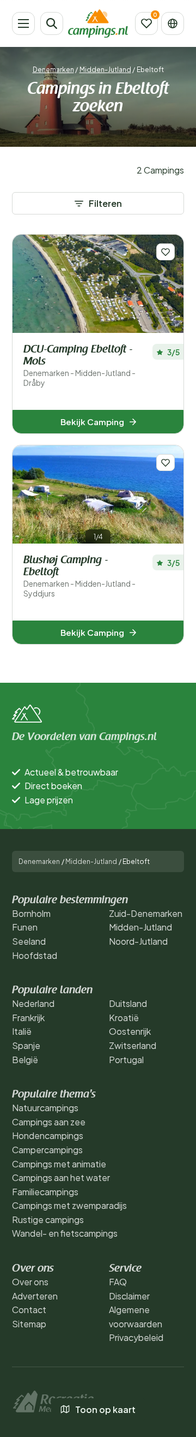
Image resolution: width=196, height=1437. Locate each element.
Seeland (29, 941)
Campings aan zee (48, 1122)
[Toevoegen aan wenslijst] (165, 251)
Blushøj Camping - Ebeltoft (79, 576)
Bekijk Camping (92, 421)
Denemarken (53, 69)
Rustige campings (48, 1219)
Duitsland (128, 1003)
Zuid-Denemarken (145, 913)
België (25, 1059)
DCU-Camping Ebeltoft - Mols (79, 365)
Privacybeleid (136, 1337)
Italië (22, 1031)
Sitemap (29, 1323)
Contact (29, 1309)
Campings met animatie (59, 1164)
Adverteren (35, 1296)
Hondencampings (47, 1135)
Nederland (33, 1003)
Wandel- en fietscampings (65, 1233)
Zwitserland (132, 1045)
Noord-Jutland (138, 941)
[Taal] (172, 23)
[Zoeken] (51, 23)
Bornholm (31, 913)
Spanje (26, 1045)
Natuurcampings (45, 1107)
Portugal (126, 1059)
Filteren (105, 203)
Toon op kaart (105, 1409)
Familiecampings (45, 1191)
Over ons (30, 1281)
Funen (25, 927)
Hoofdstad (34, 955)
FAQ (118, 1281)
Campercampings (47, 1149)
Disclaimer (129, 1296)
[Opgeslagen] (146, 23)
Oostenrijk (130, 1031)
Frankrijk (28, 1017)
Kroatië (124, 1017)
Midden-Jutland (105, 69)
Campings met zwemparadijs (69, 1205)
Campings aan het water (61, 1177)
